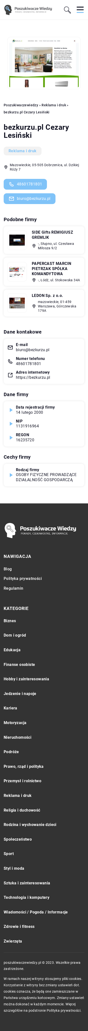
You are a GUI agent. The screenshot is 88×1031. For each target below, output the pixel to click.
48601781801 (29, 184)
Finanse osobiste (19, 664)
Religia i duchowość (22, 810)
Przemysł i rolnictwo (22, 781)
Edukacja (12, 650)
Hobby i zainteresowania (26, 679)
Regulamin (13, 588)
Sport (9, 853)
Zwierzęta (13, 941)
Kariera (10, 708)
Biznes (10, 621)
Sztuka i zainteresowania (27, 883)
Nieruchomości (17, 737)
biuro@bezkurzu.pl (34, 198)
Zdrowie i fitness (19, 926)
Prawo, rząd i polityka (24, 766)
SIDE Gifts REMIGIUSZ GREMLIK (52, 235)
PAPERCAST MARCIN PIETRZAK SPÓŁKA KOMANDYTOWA (51, 268)
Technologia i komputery (26, 897)
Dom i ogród (15, 635)
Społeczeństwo (18, 839)
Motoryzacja (15, 722)
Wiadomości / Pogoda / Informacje (36, 912)
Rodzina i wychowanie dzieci (30, 824)
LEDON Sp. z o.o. (47, 295)
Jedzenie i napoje (20, 693)
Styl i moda (14, 868)
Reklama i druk (23, 151)
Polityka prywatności (23, 578)
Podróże (11, 751)
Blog (8, 569)
